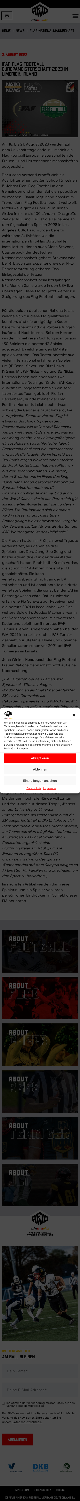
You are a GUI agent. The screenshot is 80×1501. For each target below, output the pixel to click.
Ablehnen (40, 769)
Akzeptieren (40, 758)
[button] (74, 715)
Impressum (49, 788)
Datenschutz (33, 788)
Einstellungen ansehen (40, 781)
